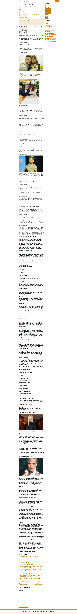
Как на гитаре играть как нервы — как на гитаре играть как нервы (51, 41)
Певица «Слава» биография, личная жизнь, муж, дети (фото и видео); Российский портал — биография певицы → (37, 584)
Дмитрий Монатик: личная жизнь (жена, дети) (27, 11)
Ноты (46, 14)
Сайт (19, 604)
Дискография (48, 9)
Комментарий (21, 590)
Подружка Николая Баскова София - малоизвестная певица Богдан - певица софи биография (31, 570)
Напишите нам (38, 612)
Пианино (47, 16)
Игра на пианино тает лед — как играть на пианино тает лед (51, 39)
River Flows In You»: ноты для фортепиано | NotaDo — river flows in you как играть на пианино (50, 26)
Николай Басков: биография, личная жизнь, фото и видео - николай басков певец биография (30, 579)
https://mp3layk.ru (29, 611)
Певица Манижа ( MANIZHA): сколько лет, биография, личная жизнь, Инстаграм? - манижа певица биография (31, 581)
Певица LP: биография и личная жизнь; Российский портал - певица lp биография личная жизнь (31, 557)
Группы (47, 7)
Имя (19, 597)
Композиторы (48, 12)
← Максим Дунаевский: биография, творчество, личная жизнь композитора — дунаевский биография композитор (24, 584)
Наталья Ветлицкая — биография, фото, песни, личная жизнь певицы (30, 14)
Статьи (47, 18)
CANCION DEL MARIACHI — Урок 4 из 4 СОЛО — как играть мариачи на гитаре (51, 23)
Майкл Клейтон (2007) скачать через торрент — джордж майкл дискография (51, 31)
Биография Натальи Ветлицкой (24, 17)
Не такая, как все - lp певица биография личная (28, 564)
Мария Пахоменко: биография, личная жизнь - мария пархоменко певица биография (29, 559)
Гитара (47, 5)
